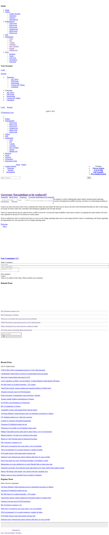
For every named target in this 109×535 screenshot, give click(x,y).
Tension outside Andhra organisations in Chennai (17, 399)
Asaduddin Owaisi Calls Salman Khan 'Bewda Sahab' (19, 410)
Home (7, 10)
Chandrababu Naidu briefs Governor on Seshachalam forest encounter (24, 374)
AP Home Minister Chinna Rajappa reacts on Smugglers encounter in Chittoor (27, 413)
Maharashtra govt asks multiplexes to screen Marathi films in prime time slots (26, 464)
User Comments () (10, 258)
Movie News (13, 197)
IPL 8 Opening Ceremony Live (10, 311)
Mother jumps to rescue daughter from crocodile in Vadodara (21, 475)
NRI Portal (14, 81)
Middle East (13, 50)
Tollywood (13, 23)
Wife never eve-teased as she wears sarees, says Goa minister (19, 319)
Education (12, 62)
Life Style (12, 58)
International (13, 19)
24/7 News (14, 79)
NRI (6, 35)
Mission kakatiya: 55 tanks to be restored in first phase (19, 435)
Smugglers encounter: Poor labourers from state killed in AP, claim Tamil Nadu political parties (32, 468)
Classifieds (14, 87)
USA (11, 39)
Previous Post (5, 201)
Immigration (9, 37)
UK (10, 41)
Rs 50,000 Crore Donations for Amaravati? (15, 403)
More (7, 52)
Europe (11, 48)
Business (12, 54)
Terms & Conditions (10, 533)
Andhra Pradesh (14, 14)
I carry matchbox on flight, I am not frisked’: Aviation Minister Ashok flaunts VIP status (30, 381)
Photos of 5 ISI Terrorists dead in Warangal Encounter (19, 439)
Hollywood (13, 33)
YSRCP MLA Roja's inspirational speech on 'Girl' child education (20, 322)
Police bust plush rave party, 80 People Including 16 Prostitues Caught (24, 461)
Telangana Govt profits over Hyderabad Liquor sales (18, 428)
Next (4, 226)
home (2, 533)
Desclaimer (18, 533)
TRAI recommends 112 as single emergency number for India (19, 326)
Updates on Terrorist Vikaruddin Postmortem (16, 421)
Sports (11, 56)
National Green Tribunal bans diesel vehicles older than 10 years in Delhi (25, 457)
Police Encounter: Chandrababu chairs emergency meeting (20, 395)
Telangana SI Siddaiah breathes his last (14, 424)
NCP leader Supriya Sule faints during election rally (16, 330)
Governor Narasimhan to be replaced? (24, 194)
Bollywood (13, 25)
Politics (7, 12)
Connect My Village (18, 85)
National (12, 18)
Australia (12, 44)
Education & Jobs (11, 161)
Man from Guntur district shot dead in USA (15, 377)
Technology (13, 60)
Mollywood (13, 31)
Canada (11, 42)
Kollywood (13, 27)
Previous (4, 224)
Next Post (14, 201)
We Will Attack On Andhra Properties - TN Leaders (18, 384)
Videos (7, 134)
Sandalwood (13, 29)
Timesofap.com (16, 530)
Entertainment (9, 21)
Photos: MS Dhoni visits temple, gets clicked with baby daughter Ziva (24, 471)
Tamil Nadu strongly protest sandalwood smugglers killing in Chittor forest (26, 388)
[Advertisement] (39, 180)
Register (3, 74)
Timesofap (10, 77)
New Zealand (14, 46)
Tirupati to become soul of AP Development (15, 392)
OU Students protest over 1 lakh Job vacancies (16, 417)
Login (3, 70)
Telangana (12, 16)
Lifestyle (8, 157)
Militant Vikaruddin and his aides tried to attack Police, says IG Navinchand (26, 432)
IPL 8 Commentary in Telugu (10, 315)
